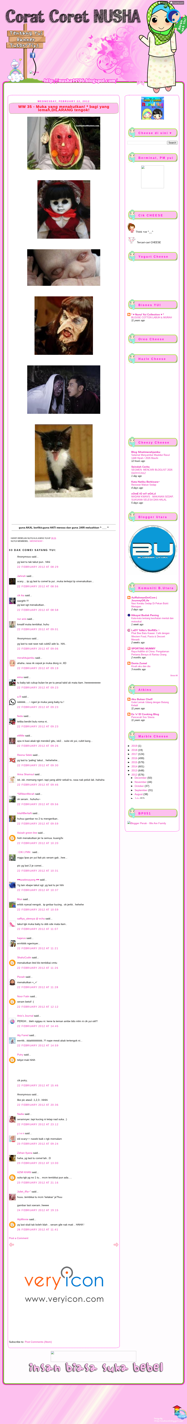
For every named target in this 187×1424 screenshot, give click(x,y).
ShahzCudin (24, 957)
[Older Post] (116, 1246)
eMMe (20, 735)
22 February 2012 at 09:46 (37, 784)
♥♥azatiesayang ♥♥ (28, 879)
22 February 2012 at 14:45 (37, 1026)
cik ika (20, 595)
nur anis (21, 618)
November (141, 781)
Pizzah (21, 976)
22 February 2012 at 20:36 (37, 1104)
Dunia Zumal (139, 663)
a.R (19, 696)
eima (20, 677)
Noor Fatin (23, 996)
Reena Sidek (24, 754)
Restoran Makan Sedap (143, 484)
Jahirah (21, 575)
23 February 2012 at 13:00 (37, 1163)
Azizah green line (27, 832)
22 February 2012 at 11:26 (37, 967)
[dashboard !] (176, 3)
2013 (134, 770)
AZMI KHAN (24, 1172)
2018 (134, 750)
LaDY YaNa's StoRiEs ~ (145, 630)
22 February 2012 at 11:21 (37, 948)
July (137, 798)
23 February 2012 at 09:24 (37, 1143)
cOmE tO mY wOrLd (143, 493)
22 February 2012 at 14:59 (37, 1045)
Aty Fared (22, 1035)
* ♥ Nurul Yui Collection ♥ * (147, 314)
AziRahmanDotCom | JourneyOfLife (144, 599)
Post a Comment (18, 1238)
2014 (134, 766)
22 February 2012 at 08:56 (37, 586)
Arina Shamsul (25, 774)
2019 (134, 745)
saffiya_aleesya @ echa (31, 918)
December (141, 777)
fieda (20, 716)
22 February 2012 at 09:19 (37, 668)
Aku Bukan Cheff (141, 699)
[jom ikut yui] (162, 3)
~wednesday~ (36, 541)
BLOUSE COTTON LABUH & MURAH (151, 317)
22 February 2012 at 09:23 (37, 687)
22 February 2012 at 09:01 (37, 629)
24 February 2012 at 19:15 (37, 1210)
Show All (174, 675)
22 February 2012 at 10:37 (37, 890)
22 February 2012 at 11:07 (37, 928)
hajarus (21, 938)
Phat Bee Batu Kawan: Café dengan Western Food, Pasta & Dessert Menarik (150, 636)
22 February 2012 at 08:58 (37, 609)
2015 (134, 762)
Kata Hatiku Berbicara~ (145, 481)
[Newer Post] (11, 1246)
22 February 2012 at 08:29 (37, 566)
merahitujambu (26, 657)
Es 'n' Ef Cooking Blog (145, 714)
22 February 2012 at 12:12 (37, 1006)
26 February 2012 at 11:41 (37, 1229)
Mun (19, 899)
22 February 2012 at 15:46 (37, 1085)
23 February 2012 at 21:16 (37, 1182)
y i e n (21, 1133)
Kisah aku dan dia (140, 666)
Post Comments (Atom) (38, 1341)
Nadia (20, 1113)
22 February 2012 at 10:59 (37, 909)
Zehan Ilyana (24, 1152)
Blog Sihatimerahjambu (145, 452)
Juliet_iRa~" (24, 1191)
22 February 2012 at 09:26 (37, 745)
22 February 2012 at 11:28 (37, 987)
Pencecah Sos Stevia (142, 717)
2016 (134, 758)
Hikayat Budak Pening (145, 615)
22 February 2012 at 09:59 (37, 823)
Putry (20, 1054)
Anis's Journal (25, 1015)
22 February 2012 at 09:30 (37, 765)
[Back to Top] (179, 1412)
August (139, 794)
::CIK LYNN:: (24, 852)
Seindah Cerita (140, 466)
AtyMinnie (22, 1219)
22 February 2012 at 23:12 (37, 1124)
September (141, 790)
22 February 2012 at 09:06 (37, 648)
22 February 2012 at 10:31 (37, 870)
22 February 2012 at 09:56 (37, 804)
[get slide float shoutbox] (165, 7)
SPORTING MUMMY (143, 648)
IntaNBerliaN (24, 813)
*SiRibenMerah (26, 793)
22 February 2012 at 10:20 (37, 843)
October (140, 785)
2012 (134, 774)
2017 (134, 754)
